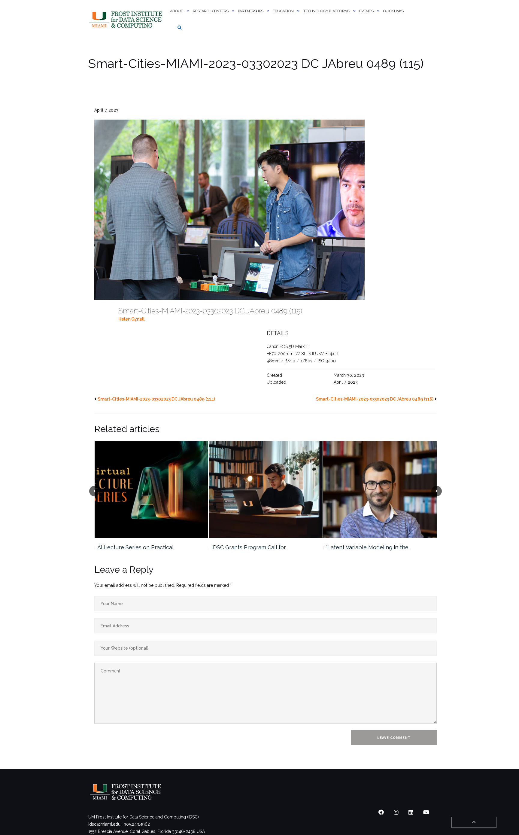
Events (366, 11)
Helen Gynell (131, 319)
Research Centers (210, 11)
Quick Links (393, 11)
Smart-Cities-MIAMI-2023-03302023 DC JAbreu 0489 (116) (374, 399)
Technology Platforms (326, 11)
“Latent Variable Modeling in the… (253, 547)
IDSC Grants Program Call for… (135, 547)
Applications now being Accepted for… (375, 547)
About (176, 11)
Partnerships (250, 11)
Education (283, 11)
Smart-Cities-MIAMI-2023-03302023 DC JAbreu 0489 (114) (156, 399)
